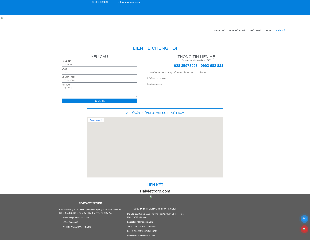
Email (64, 69)
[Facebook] (215, 4)
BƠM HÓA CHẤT (238, 30)
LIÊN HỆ (280, 30)
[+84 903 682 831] (88, 2)
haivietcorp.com (154, 84)
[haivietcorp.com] (145, 83)
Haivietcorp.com (155, 191)
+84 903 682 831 (99, 2)
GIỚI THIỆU (256, 30)
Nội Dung (66, 85)
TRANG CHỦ (218, 30)
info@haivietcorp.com (129, 2)
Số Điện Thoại (68, 77)
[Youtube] (215, 10)
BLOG (269, 30)
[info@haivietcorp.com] (116, 2)
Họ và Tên (66, 61)
